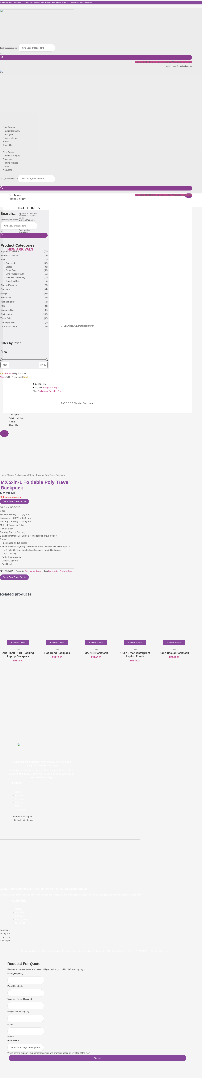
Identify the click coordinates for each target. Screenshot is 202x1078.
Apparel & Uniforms (9, 251)
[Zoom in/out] (3, 1071)
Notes (10, 1024)
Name (15, 973)
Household (5, 297)
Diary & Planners (8, 285)
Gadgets (4, 293)
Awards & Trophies (9, 255)
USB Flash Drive (8, 326)
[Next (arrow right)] (11, 1076)
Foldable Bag (55, 391)
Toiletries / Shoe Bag (15, 277)
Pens (2, 306)
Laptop (9, 266)
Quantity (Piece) (20, 999)
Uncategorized (7, 322)
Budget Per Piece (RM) (18, 1011)
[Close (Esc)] (26, 1071)
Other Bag (11, 270)
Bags (2, 259)
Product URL (13, 1040)
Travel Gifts (6, 318)
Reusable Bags (7, 310)
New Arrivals (9, 127)
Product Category (11, 131)
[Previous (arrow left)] (3, 1076)
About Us (7, 145)
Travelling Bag (12, 281)
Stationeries (6, 314)
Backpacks (11, 263)
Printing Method (10, 138)
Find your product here (9, 48)
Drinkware (5, 289)
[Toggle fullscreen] (11, 1071)
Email (15, 986)
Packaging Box (7, 301)
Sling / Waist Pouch (15, 274)
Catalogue (8, 134)
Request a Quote (18, 642)
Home (6, 141)
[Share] (18, 1071)
